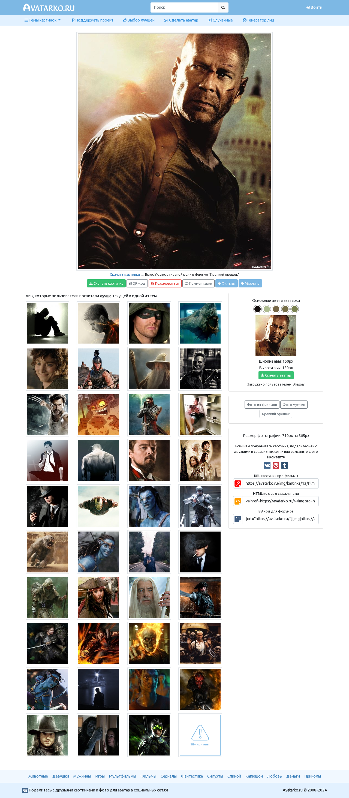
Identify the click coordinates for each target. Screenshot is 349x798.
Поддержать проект (93, 20)
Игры (100, 776)
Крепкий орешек (276, 414)
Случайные (222, 20)
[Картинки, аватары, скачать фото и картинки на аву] (49, 7)
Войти (316, 7)
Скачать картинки (125, 274)
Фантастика (192, 776)
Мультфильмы (122, 776)
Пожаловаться (166, 283)
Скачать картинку (108, 283)
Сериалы (169, 776)
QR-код (138, 283)
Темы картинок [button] (42, 20)
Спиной (234, 776)
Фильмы (228, 283)
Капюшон (254, 776)
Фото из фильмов (262, 404)
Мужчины (82, 776)
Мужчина (252, 283)
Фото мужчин (294, 404)
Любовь (274, 776)
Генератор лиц (260, 20)
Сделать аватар (183, 20)
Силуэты (215, 776)
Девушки (60, 776)
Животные (38, 776)
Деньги (293, 776)
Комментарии (200, 283)
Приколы (312, 776)
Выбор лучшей (141, 20)
